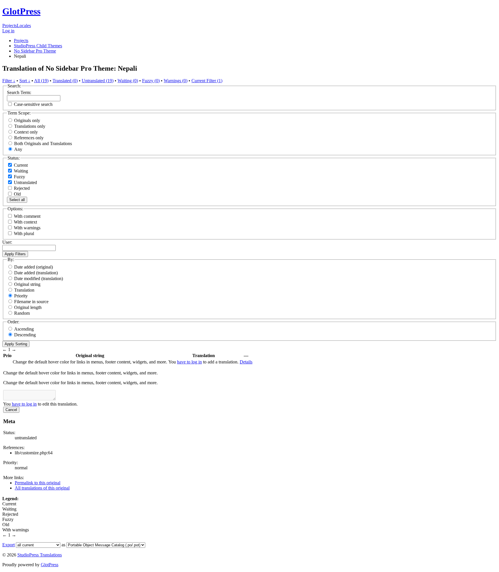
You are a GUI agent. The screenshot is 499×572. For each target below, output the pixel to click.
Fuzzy (19, 176)
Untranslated (25, 182)
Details (246, 361)
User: (7, 242)
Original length (28, 307)
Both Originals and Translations (43, 143)
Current (20, 165)
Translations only (29, 126)
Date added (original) (33, 267)
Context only (26, 132)
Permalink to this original (37, 482)
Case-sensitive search (33, 104)
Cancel (11, 410)
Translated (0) (65, 80)
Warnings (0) (175, 80)
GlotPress (21, 11)
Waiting (20, 170)
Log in (8, 30)
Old (17, 194)
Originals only (27, 120)
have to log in (189, 361)
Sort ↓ (24, 80)
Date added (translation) (36, 272)
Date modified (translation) (38, 278)
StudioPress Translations (39, 554)
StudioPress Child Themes (38, 45)
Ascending (24, 329)
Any (18, 149)
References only (29, 137)
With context (25, 222)
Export (8, 544)
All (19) (41, 80)
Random (22, 313)
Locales (24, 25)
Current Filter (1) (206, 80)
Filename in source (31, 301)
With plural (24, 233)
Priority (21, 295)
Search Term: (19, 92)
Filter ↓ (8, 80)
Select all (17, 200)
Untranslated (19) (97, 80)
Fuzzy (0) (151, 80)
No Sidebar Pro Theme (35, 50)
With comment (27, 216)
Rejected (21, 188)
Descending (25, 334)
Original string (27, 284)
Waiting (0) (128, 80)
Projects (9, 25)
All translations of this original (42, 487)
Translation (24, 290)
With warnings (27, 227)
